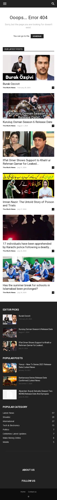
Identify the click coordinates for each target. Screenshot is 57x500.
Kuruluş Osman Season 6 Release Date (27, 122)
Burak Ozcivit (11, 84)
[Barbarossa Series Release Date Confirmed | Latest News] (10, 381)
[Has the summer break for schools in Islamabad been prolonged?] (28, 269)
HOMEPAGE (37, 36)
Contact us (32, 492)
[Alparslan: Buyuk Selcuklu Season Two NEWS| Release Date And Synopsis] (10, 394)
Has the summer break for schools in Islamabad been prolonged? (26, 287)
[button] (4, 3)
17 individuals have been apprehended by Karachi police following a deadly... (27, 245)
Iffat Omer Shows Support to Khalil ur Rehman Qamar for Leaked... (27, 162)
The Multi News (9, 87)
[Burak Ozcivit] (28, 67)
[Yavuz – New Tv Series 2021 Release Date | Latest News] (10, 368)
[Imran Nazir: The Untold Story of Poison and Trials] (28, 186)
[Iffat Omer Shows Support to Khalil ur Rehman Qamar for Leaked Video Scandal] (28, 144)
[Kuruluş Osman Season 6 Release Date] (28, 106)
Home (23, 492)
